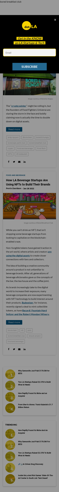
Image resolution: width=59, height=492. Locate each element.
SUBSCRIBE (29, 66)
